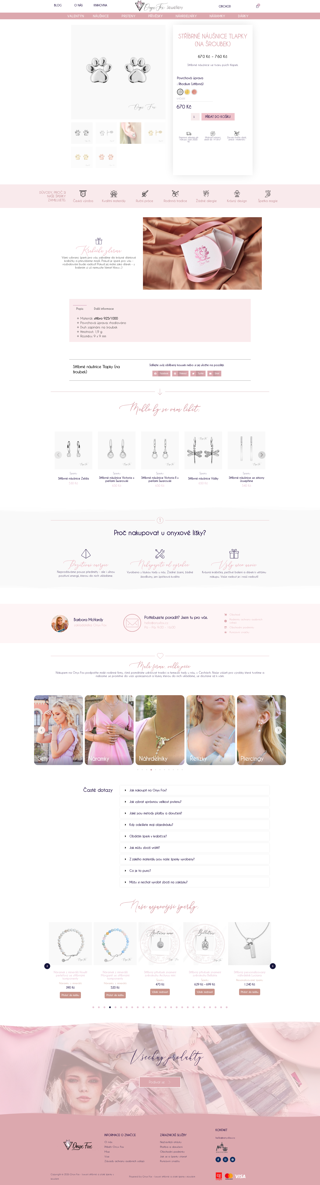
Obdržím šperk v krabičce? (148, 836)
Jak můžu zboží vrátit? (144, 847)
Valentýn (75, 15)
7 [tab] (164, 770)
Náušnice (101, 15)
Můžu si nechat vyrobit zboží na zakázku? (158, 882)
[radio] (180, 92)
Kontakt (221, 1130)
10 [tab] (178, 770)
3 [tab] (147, 770)
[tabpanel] (58, 730)
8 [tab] (169, 770)
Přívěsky (155, 15)
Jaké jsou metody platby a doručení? (155, 813)
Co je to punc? (140, 870)
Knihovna (100, 5)
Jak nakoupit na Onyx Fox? (148, 790)
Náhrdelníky (186, 15)
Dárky (243, 15)
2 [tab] (142, 770)
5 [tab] (155, 770)
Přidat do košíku (218, 116)
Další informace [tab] (104, 308)
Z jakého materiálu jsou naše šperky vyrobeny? (162, 859)
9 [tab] (173, 770)
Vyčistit (181, 98)
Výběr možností (115, 991)
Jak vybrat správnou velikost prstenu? (155, 801)
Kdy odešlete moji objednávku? (151, 824)
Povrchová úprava (190, 78)
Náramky (217, 15)
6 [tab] (160, 770)
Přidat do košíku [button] (70, 995)
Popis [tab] (79, 308)
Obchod (225, 6)
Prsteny (128, 15)
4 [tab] (151, 770)
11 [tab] (182, 770)
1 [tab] (138, 770)
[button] (161, 374)
